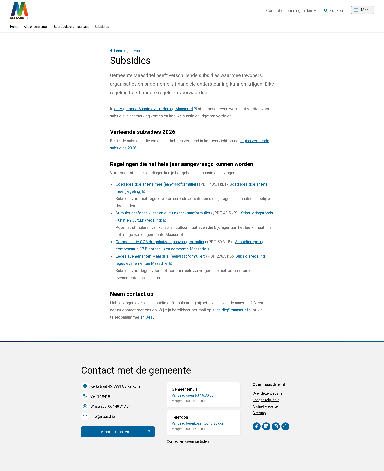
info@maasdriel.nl (105, 416)
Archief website (265, 406)
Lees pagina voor (127, 51)
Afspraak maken (128, 432)
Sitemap (259, 413)
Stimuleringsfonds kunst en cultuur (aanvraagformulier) (164, 213)
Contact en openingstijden (188, 441)
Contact (289, 10)
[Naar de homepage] (19, 10)
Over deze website (267, 393)
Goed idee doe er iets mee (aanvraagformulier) (157, 184)
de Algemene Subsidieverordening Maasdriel (155, 108)
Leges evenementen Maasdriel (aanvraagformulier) (160, 256)
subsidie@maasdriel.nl (232, 310)
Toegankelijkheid (266, 400)
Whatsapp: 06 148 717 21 (111, 406)
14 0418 (147, 317)
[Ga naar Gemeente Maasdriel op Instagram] (276, 426)
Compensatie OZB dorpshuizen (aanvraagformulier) (161, 241)
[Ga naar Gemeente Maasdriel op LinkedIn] (266, 426)
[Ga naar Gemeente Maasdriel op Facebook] (257, 426)
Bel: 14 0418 (100, 396)
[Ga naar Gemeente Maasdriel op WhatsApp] (285, 426)
